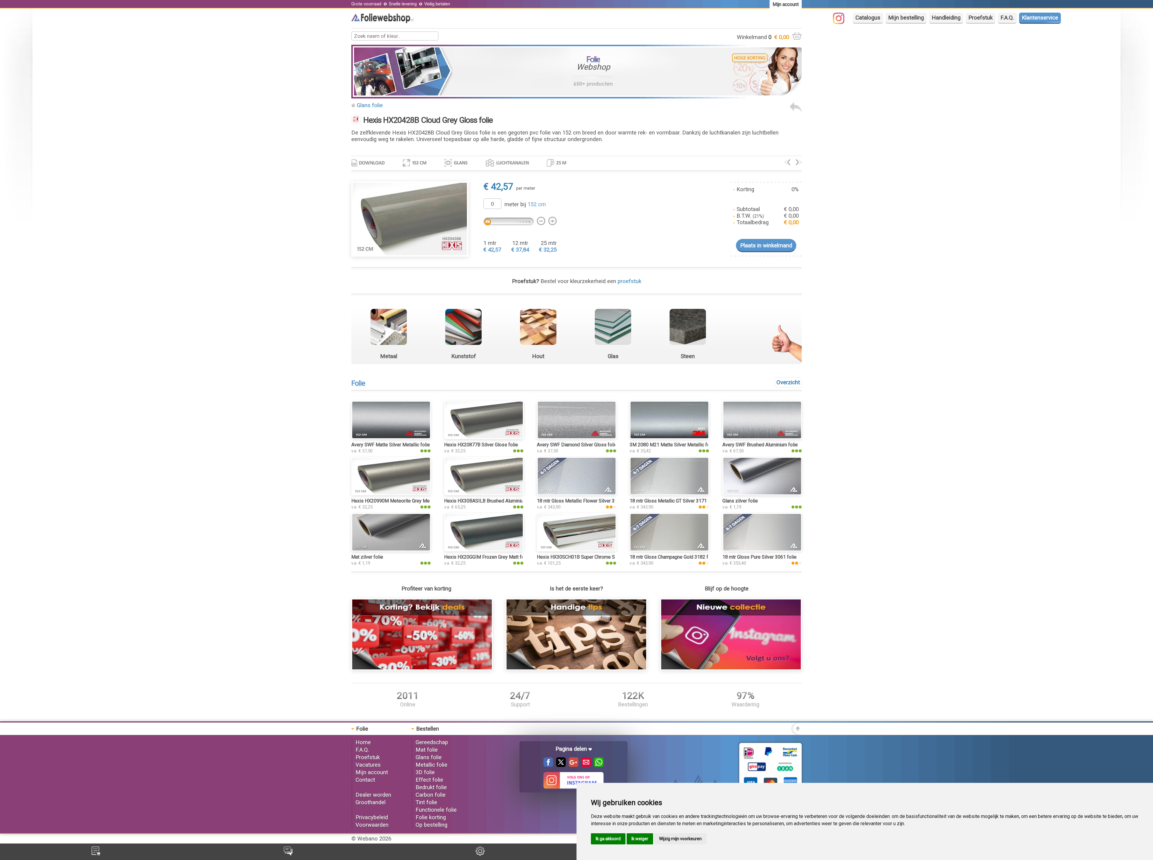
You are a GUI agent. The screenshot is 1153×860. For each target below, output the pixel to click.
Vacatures (368, 765)
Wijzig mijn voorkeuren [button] (680, 838)
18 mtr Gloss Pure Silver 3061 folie (759, 557)
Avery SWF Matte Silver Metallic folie (390, 445)
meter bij (525, 204)
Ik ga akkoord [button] (608, 838)
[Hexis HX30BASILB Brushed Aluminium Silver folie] (484, 493)
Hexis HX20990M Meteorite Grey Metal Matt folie (403, 501)
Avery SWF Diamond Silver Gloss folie (577, 445)
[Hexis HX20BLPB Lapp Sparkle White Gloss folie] (787, 163)
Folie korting (431, 817)
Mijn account (372, 772)
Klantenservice (1040, 17)
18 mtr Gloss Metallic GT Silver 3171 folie (674, 501)
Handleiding (946, 17)
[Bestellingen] (96, 853)
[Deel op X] (559, 765)
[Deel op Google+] (572, 765)
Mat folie (427, 750)
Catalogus (867, 17)
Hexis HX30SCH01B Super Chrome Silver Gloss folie (592, 557)
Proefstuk (980, 17)
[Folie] (382, 21)
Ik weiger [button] (639, 838)
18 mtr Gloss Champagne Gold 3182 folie (673, 557)
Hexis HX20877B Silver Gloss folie (481, 445)
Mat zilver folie (367, 557)
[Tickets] (288, 853)
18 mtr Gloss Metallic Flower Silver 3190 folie (585, 501)
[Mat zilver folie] (391, 549)
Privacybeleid (372, 817)
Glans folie (370, 105)
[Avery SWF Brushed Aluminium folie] (762, 437)
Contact (365, 780)
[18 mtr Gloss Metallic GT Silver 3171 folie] (669, 493)
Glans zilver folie (740, 501)
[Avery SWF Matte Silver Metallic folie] (391, 437)
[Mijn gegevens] (480, 853)
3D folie (425, 772)
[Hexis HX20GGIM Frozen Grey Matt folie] (484, 549)
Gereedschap (432, 742)
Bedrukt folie (431, 787)
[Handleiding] (576, 668)
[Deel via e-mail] (584, 765)
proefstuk (629, 281)
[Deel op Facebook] (548, 765)
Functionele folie (436, 810)
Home (363, 742)
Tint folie (426, 802)
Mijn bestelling (906, 17)
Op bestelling (431, 825)
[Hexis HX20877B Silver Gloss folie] (799, 163)
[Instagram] (841, 22)
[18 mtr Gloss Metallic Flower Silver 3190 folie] (576, 493)
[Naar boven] (796, 733)
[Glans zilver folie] (762, 493)
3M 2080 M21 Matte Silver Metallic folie (672, 445)
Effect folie (429, 780)
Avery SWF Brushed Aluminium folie (760, 445)
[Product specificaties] (368, 164)
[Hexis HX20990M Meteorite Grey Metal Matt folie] (391, 493)
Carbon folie (431, 795)
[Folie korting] (422, 668)
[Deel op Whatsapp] (597, 765)
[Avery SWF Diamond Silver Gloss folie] (576, 437)
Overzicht (788, 382)
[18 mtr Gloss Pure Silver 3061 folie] (762, 549)
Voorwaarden (372, 825)
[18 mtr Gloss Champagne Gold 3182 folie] (669, 549)
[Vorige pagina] (796, 110)
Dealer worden (373, 795)
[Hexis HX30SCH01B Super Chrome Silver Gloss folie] (576, 549)
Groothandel (371, 802)
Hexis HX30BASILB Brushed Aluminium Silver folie (497, 501)
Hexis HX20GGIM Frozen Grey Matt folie (486, 557)
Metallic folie (431, 765)
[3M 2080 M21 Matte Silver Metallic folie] (669, 437)
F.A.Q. (1007, 17)
